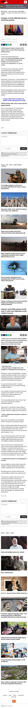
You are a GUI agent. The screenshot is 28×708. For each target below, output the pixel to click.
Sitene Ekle (13, 697)
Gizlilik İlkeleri (21, 695)
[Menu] (25, 2)
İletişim (14, 695)
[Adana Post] (5, 2)
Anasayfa (5, 11)
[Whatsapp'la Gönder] (8, 45)
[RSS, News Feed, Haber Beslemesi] (14, 701)
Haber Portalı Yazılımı (8, 706)
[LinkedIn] (6, 45)
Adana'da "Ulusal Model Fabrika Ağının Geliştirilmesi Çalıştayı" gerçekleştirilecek (15, 6)
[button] (21, 45)
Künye (10, 695)
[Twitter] (4, 45)
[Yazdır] (10, 45)
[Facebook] (2, 45)
